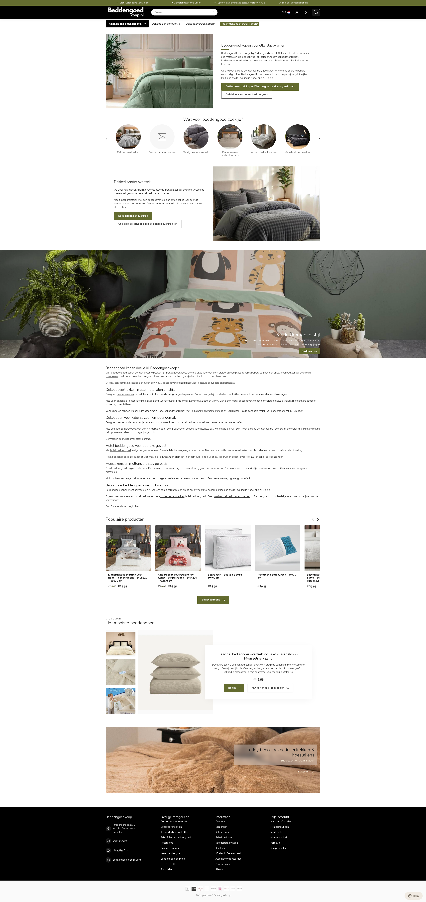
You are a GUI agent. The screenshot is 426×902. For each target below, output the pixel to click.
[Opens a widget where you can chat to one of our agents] (413, 896)
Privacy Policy (222, 864)
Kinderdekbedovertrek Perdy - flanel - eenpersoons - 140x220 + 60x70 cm (177, 577)
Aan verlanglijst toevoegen (268, 687)
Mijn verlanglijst (278, 837)
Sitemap (219, 869)
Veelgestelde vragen (226, 842)
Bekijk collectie (211, 599)
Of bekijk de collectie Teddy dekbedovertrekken (147, 224)
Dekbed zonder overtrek (166, 23)
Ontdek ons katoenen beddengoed (247, 94)
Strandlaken (167, 869)
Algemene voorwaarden (228, 858)
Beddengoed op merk (173, 858)
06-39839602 (120, 850)
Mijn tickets (276, 832)
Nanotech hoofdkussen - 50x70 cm (276, 576)
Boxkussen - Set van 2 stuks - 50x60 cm (226, 576)
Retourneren (222, 832)
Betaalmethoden (224, 837)
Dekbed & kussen (170, 848)
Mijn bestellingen (279, 827)
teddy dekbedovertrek (244, 400)
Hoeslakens (167, 842)
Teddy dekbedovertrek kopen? (239, 23)
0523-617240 (120, 840)
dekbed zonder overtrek (295, 372)
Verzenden (221, 827)
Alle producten (278, 848)
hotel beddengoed (120, 450)
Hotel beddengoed (171, 853)
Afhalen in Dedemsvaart (228, 853)
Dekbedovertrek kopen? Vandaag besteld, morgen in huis (260, 86)
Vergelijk (275, 842)
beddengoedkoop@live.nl (127, 859)
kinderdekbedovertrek (172, 496)
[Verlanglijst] (305, 12)
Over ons (220, 821)
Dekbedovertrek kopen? (200, 23)
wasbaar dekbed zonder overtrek (232, 496)
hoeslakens (112, 376)
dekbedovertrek (125, 394)
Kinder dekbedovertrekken (175, 832)
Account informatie (280, 821)
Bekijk (232, 687)
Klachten (220, 848)
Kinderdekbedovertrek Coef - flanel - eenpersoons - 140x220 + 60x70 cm (127, 577)
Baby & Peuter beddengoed (176, 837)
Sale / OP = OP (168, 864)
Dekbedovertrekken (171, 827)
